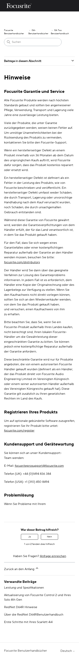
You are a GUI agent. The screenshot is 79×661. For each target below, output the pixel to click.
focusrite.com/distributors (22, 262)
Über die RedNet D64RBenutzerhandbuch (33, 614)
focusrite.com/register (19, 431)
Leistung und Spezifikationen (24, 588)
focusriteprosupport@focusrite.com (39, 466)
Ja (29, 536)
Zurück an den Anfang (19, 569)
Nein (49, 536)
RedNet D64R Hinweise (20, 607)
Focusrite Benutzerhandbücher (25, 651)
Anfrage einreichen (53, 556)
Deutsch (66, 651)
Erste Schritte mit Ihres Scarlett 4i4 (28, 622)
